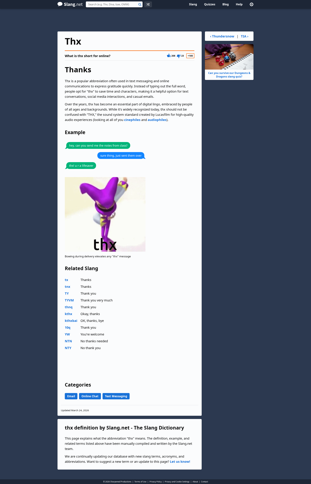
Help (239, 4)
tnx (67, 286)
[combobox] (114, 4)
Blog (225, 4)
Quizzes (209, 4)
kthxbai (71, 320)
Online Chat (89, 396)
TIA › (244, 36)
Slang (193, 4)
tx (66, 280)
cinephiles (132, 120)
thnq (69, 307)
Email (71, 396)
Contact (204, 481)
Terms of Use (140, 481)
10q (67, 327)
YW (67, 334)
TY (67, 293)
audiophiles (157, 120)
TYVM (69, 300)
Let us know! (180, 461)
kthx (68, 314)
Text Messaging (116, 396)
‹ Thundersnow (222, 36)
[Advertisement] (155, 20)
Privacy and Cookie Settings (177, 481)
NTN (68, 341)
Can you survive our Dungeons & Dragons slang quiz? (229, 74)
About (195, 481)
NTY (68, 348)
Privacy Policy (156, 481)
